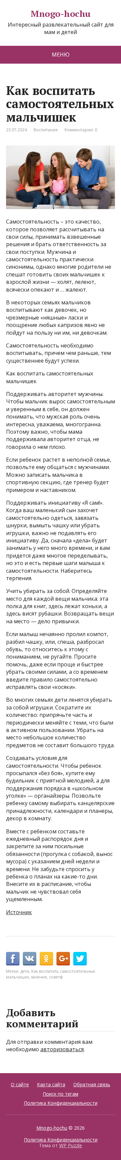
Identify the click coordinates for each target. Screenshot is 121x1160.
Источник (19, 912)
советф (56, 977)
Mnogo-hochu (60, 14)
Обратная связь (91, 1084)
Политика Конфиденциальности (60, 1103)
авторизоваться (62, 1049)
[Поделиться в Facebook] (12, 958)
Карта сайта (51, 1084)
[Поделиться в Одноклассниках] (46, 958)
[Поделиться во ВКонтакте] (29, 958)
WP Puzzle (70, 1145)
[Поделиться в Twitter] (80, 958)
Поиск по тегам (60, 1094)
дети (24, 971)
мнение (39, 977)
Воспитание (46, 130)
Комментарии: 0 (81, 130)
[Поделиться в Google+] (63, 958)
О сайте (20, 1084)
